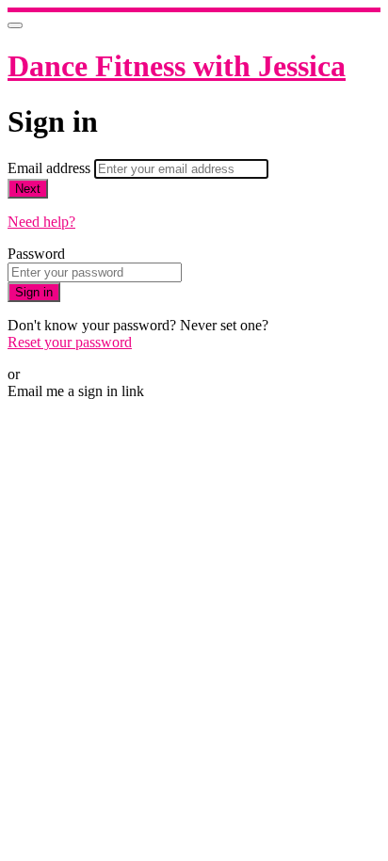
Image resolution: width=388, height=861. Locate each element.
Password (36, 254)
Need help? (41, 222)
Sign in (34, 292)
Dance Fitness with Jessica (177, 66)
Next (27, 189)
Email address (51, 168)
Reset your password (70, 342)
